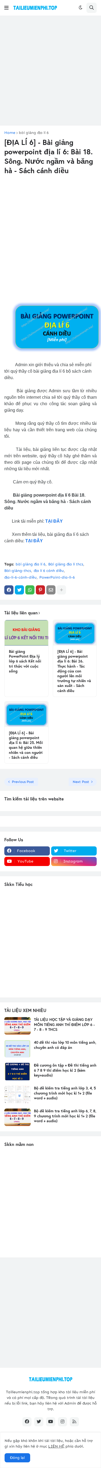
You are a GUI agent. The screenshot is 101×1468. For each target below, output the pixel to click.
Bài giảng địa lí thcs (65, 564)
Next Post (81, 782)
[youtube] (50, 1421)
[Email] (50, 589)
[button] (6, 7)
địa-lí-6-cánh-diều (20, 577)
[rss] (74, 1421)
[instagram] (62, 1421)
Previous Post (23, 782)
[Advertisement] (50, 70)
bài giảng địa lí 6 (34, 133)
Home (9, 133)
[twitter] (38, 1421)
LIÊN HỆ (56, 1446)
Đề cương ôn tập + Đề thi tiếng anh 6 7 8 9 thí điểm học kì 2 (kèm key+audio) (65, 1070)
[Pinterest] (40, 589)
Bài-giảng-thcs (17, 570)
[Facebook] (8, 589)
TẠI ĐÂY (54, 521)
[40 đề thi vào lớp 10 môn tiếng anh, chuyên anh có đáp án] (17, 1048)
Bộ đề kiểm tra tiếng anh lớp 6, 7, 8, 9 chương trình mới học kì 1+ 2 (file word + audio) (65, 1116)
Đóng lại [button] (17, 1457)
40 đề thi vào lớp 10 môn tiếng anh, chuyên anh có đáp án (65, 1045)
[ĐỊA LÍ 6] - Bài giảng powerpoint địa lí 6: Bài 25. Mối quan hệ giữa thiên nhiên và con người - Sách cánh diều (26, 745)
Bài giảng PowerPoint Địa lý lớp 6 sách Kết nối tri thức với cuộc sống (25, 661)
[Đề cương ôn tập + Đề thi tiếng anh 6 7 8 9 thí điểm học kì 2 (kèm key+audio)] (17, 1071)
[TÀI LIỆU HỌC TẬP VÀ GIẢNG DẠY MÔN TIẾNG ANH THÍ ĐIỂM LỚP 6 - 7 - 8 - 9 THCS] (17, 1026)
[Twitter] (19, 589)
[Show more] (61, 589)
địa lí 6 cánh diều (49, 570)
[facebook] (27, 1421)
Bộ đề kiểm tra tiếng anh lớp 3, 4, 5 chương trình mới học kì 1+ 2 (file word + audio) (65, 1093)
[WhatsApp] (29, 589)
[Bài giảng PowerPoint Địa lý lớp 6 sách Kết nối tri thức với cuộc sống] (26, 633)
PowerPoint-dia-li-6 (57, 577)
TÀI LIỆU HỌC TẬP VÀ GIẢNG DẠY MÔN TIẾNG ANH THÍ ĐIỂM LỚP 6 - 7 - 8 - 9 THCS (64, 1024)
